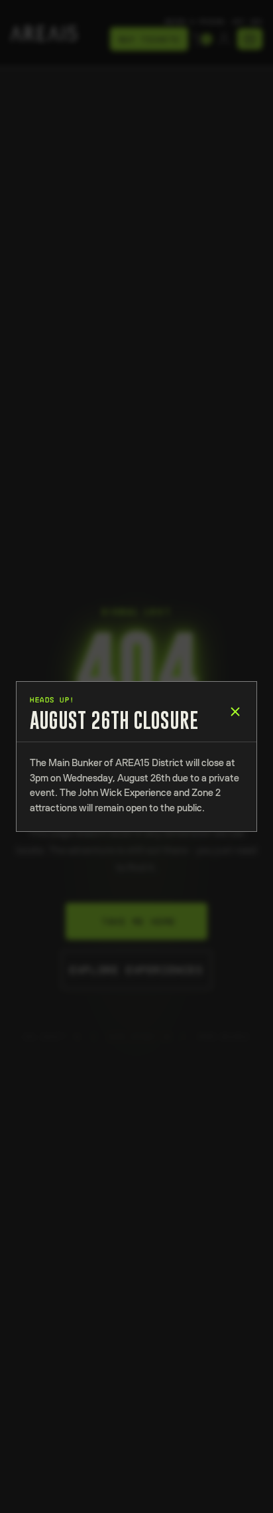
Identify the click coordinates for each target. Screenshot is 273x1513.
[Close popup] (235, 711)
